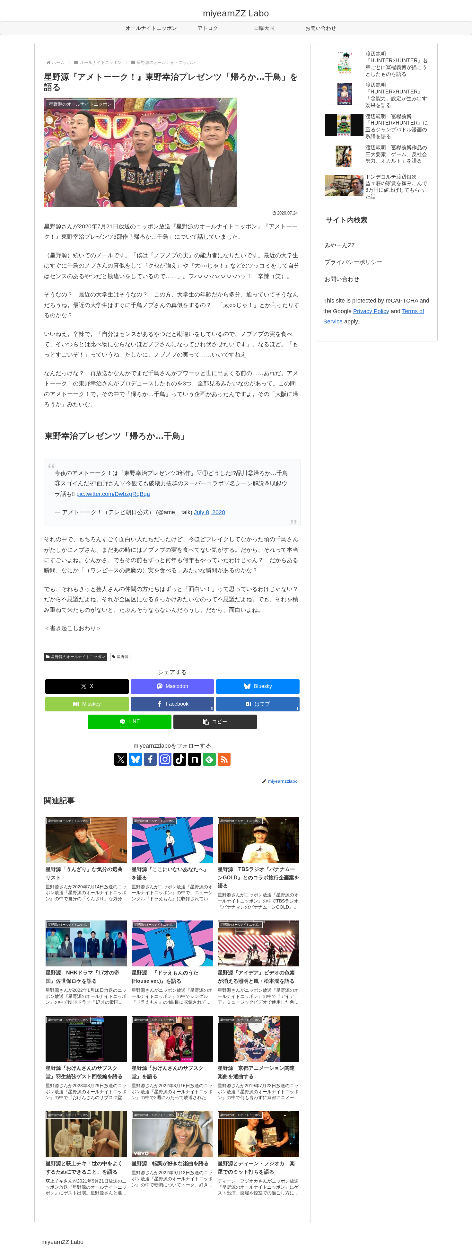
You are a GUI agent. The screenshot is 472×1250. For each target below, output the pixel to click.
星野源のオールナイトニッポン (78, 657)
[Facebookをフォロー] (150, 759)
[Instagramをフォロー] (165, 759)
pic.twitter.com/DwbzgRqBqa (113, 494)
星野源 (122, 657)
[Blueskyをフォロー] (135, 759)
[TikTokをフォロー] (179, 759)
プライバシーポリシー (353, 262)
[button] (215, 722)
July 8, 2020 (209, 512)
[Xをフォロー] (120, 759)
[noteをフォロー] (194, 759)
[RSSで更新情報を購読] (224, 759)
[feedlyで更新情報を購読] (209, 759)
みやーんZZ (340, 245)
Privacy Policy (371, 311)
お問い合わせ (342, 279)
